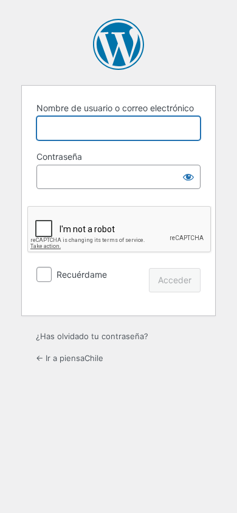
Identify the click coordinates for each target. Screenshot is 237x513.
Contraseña (59, 156)
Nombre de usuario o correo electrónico (115, 108)
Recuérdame (82, 274)
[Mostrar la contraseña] (188, 177)
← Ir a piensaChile (69, 358)
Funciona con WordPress (118, 44)
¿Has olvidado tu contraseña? (92, 336)
